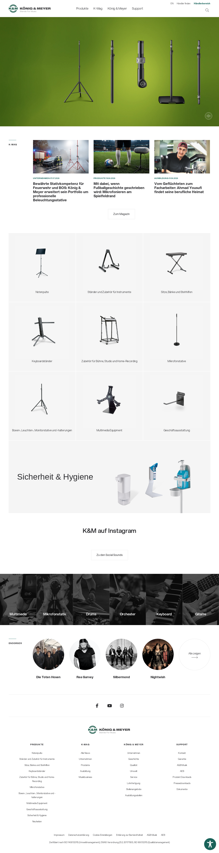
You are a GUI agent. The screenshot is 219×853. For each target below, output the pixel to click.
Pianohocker (160, 275)
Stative (90, 395)
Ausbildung (161, 178)
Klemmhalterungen (164, 340)
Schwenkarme (162, 315)
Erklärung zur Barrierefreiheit (129, 834)
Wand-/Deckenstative (166, 344)
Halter (89, 403)
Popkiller (158, 332)
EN (172, 3)
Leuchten (24, 271)
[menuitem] (82, 8)
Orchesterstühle (163, 258)
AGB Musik (152, 834)
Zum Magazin (121, 214)
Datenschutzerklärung (78, 834)
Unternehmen (41, 178)
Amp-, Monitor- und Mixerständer (105, 330)
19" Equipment (94, 334)
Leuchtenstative (28, 407)
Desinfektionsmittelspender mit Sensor (62, 474)
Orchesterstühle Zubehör (168, 262)
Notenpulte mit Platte (31, 250)
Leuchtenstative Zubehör (33, 411)
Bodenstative (161, 311)
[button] (210, 844)
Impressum (59, 834)
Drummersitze (161, 246)
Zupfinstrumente (96, 252)
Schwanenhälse (162, 324)
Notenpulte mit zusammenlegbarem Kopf (43, 246)
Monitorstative (27, 391)
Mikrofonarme (161, 336)
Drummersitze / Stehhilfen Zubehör (174, 254)
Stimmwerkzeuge (96, 269)
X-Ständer (25, 324)
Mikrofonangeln (162, 328)
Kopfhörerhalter (95, 326)
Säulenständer (27, 332)
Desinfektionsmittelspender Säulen (59, 470)
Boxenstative (26, 387)
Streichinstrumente (97, 256)
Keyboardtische (28, 328)
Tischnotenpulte (28, 267)
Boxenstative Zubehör (32, 399)
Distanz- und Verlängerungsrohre (38, 395)
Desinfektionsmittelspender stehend (60, 465)
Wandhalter (93, 399)
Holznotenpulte (28, 262)
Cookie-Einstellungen (102, 834)
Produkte (100, 178)
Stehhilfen (159, 250)
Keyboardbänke (162, 267)
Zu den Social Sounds (109, 555)
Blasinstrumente (95, 260)
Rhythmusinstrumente (99, 265)
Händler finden (183, 3)
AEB (163, 834)
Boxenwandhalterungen (33, 403)
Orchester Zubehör (30, 258)
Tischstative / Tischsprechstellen (172, 319)
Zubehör (24, 275)
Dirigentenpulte (28, 254)
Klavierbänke (160, 271)
